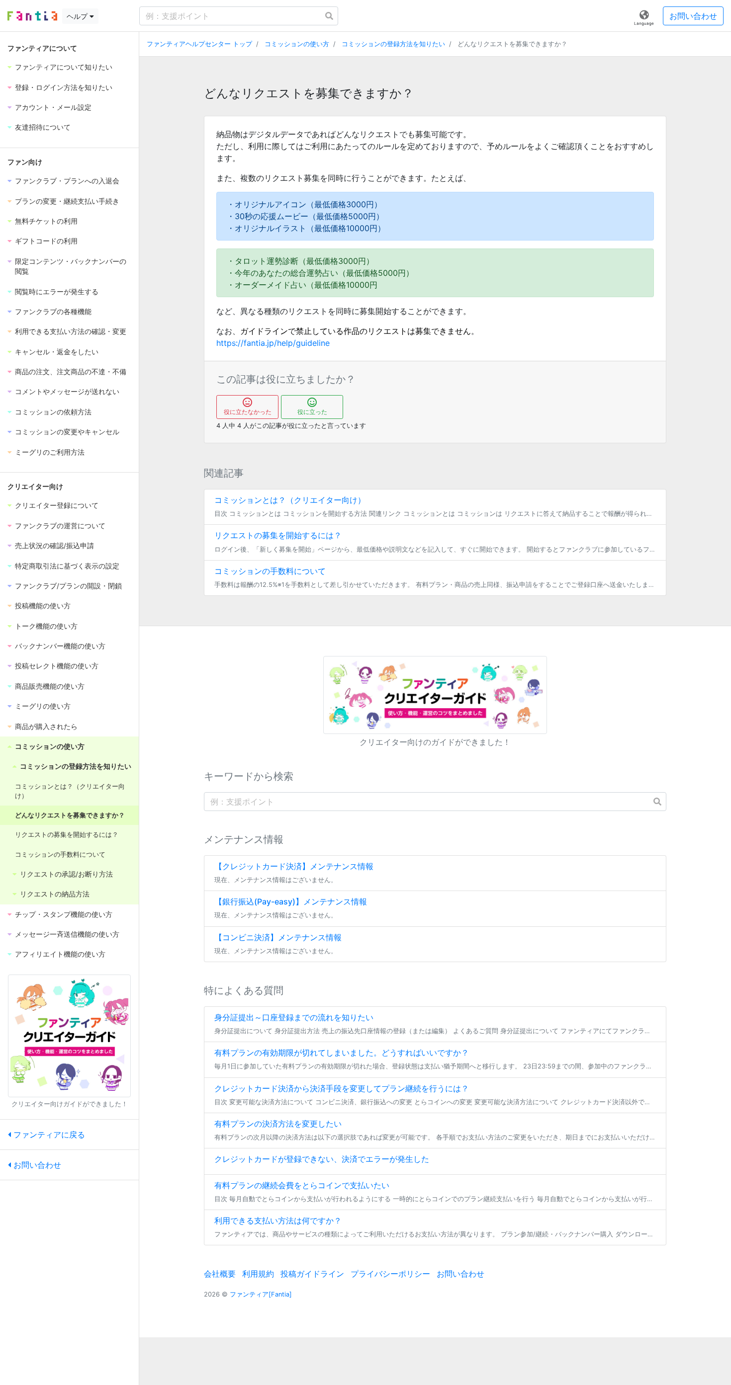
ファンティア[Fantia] (261, 1294)
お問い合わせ (693, 16)
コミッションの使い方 (297, 44)
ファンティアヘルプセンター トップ (199, 44)
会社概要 (220, 1274)
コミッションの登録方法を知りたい (393, 44)
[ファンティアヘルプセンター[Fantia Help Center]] (32, 16)
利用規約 (258, 1274)
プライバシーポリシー (390, 1274)
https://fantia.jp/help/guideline (273, 343)
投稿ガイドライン (312, 1274)
